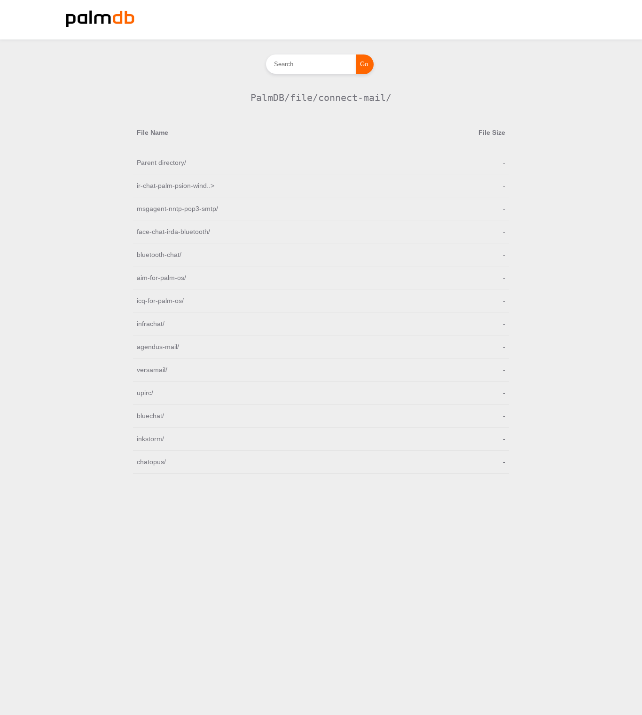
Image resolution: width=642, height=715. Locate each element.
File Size (491, 132)
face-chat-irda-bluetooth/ (173, 231)
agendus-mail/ (158, 346)
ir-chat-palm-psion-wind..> (175, 185)
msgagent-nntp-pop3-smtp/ (177, 208)
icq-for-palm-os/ (160, 300)
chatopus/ (151, 462)
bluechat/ (150, 416)
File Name (152, 132)
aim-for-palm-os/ (161, 277)
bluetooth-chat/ (159, 254)
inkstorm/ (150, 439)
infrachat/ (150, 323)
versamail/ (152, 369)
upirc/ (145, 392)
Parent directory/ (161, 162)
